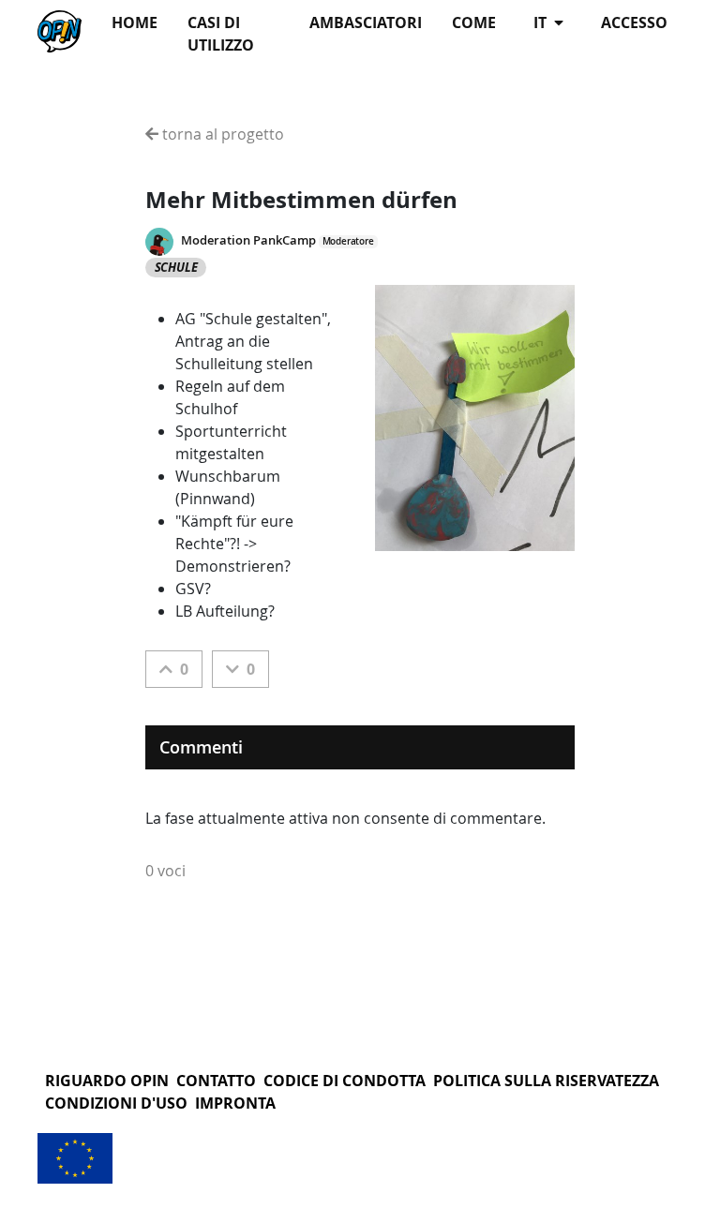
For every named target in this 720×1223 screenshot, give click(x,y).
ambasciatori (365, 22)
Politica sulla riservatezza (546, 1080)
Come (474, 22)
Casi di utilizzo (221, 33)
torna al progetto (221, 134)
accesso (634, 22)
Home (135, 22)
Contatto (216, 1080)
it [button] (541, 22)
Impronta (235, 1103)
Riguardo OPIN (107, 1080)
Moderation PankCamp (248, 240)
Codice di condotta (344, 1080)
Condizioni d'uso (116, 1103)
